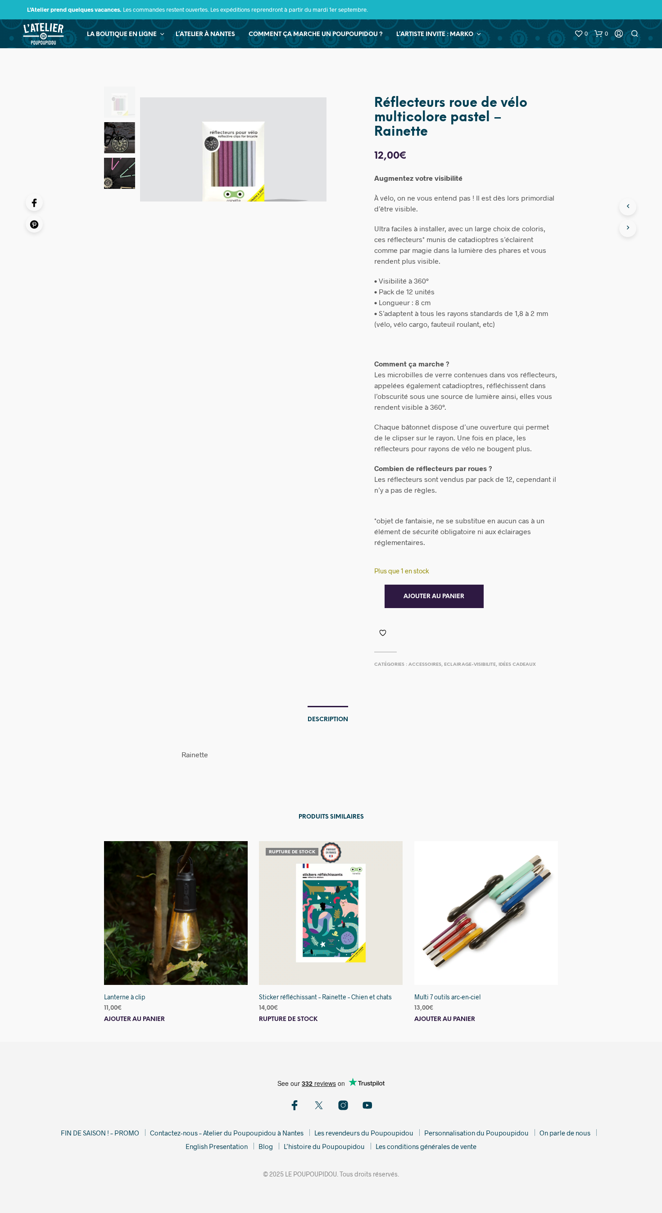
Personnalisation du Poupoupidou (476, 1133)
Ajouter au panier (134, 1019)
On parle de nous (565, 1133)
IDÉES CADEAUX (517, 664)
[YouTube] (367, 1105)
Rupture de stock (288, 1019)
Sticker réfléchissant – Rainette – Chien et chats (325, 997)
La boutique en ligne (122, 34)
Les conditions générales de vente (426, 1146)
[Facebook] (34, 202)
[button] (581, 33)
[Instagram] (343, 1105)
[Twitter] (318, 1105)
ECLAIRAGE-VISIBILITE (470, 664)
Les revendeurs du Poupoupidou (363, 1133)
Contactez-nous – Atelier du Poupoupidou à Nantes (227, 1133)
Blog (265, 1146)
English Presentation (217, 1146)
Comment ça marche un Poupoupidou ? (316, 34)
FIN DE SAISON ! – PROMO (100, 1133)
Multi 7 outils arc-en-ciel (447, 997)
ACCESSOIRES (424, 664)
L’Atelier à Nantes (205, 34)
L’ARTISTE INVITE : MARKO (434, 34)
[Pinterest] (34, 224)
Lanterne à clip (124, 997)
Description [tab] (328, 720)
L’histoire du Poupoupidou (324, 1146)
